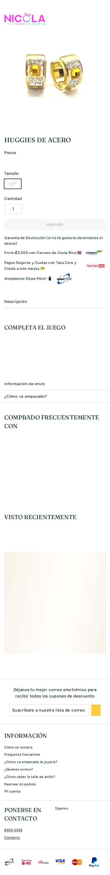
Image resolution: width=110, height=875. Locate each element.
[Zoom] (105, 127)
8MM (12, 183)
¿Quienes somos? (18, 769)
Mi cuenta (12, 791)
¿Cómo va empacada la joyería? (31, 762)
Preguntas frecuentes (22, 754)
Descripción (15, 301)
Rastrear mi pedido (20, 784)
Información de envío (24, 384)
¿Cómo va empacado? (25, 396)
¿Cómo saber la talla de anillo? (30, 777)
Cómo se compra (18, 747)
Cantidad (13, 198)
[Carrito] (101, 19)
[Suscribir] (96, 710)
